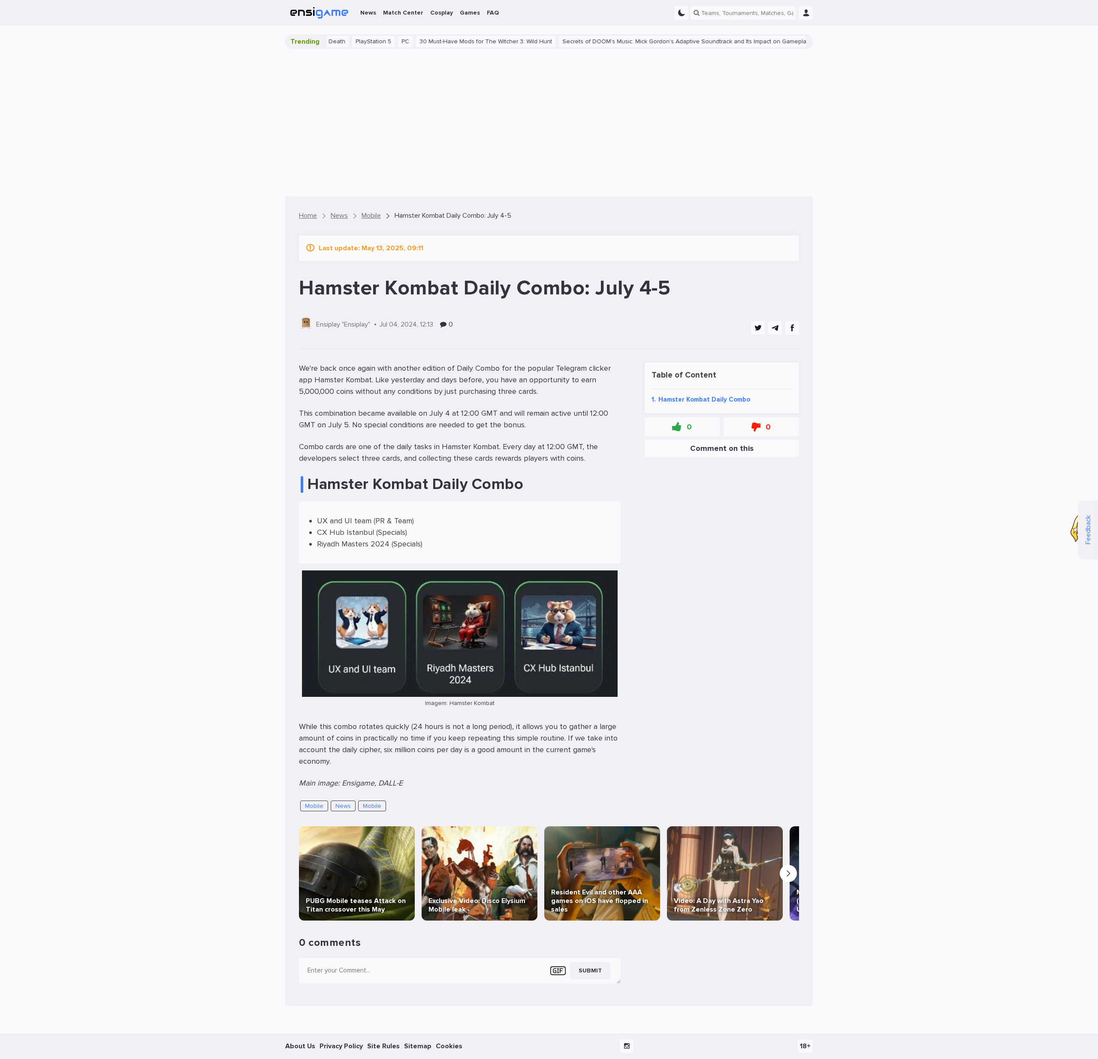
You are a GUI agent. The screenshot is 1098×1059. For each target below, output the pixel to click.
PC (371, 41)
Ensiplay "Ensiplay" (343, 324)
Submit (590, 970)
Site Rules (383, 1046)
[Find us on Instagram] (626, 1046)
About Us (300, 1046)
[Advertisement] (549, 123)
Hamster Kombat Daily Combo (701, 399)
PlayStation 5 (339, 41)
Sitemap (417, 1046)
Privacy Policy (341, 1046)
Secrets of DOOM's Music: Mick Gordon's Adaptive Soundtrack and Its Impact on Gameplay (651, 41)
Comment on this (722, 448)
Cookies (449, 1046)
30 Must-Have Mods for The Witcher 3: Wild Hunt (451, 41)
